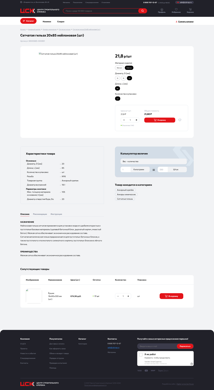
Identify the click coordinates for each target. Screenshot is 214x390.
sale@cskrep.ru (186, 2)
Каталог (23, 29)
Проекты (23, 348)
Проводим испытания (58, 363)
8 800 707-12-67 (150, 2)
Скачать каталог (186, 21)
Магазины (66, 2)
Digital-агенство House (185, 384)
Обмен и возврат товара (59, 353)
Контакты (24, 363)
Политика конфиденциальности (95, 385)
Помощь (52, 368)
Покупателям (77, 2)
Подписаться (185, 346)
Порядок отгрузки (56, 358)
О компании (106, 2)
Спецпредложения (91, 2)
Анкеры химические (50, 29)
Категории (83, 344)
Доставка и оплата (56, 344)
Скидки (60, 21)
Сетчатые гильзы (65, 29)
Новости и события (28, 353)
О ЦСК (23, 344)
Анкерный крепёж (34, 29)
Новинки (47, 21)
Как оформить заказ (57, 348)
